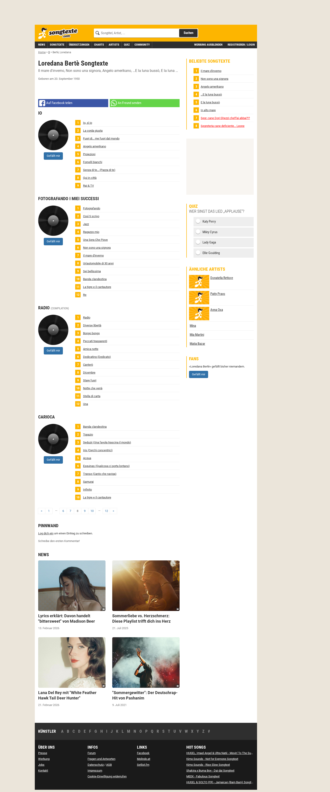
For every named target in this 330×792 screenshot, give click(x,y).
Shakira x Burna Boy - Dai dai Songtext (210, 770)
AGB (109, 764)
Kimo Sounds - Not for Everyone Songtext (212, 759)
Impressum (95, 770)
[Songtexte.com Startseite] (59, 33)
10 (92, 511)
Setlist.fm (143, 764)
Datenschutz (96, 764)
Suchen (188, 33)
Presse (42, 753)
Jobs (41, 764)
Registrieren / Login (241, 44)
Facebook (143, 753)
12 (106, 511)
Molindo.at (143, 759)
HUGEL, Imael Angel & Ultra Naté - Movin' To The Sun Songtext (225, 753)
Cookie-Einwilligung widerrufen (107, 776)
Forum (92, 753)
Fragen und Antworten (101, 759)
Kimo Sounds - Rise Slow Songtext (208, 764)
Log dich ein (45, 533)
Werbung (44, 759)
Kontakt (43, 770)
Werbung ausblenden (208, 44)
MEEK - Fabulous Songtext (203, 776)
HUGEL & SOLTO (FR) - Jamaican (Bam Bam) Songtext (220, 782)
